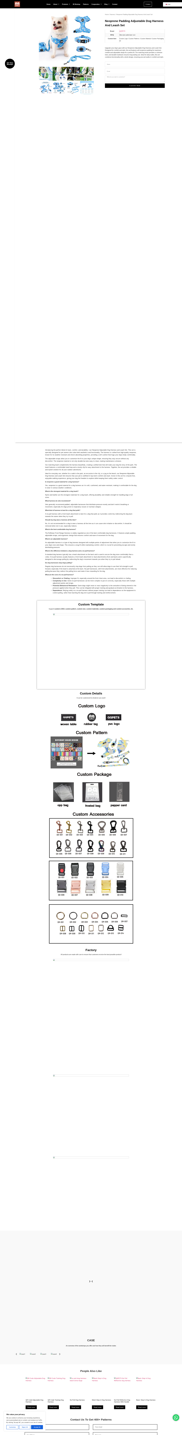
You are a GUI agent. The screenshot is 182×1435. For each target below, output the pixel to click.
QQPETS (122, 31)
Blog (105, 4)
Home (48, 4)
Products (65, 4)
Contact (114, 4)
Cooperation (95, 4)
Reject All (25, 1427)
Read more (31, 1407)
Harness (112, 14)
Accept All (37, 1427)
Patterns (86, 4)
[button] (38, 1281)
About (55, 4)
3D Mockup (76, 4)
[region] (25, 1421)
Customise (12, 1427)
